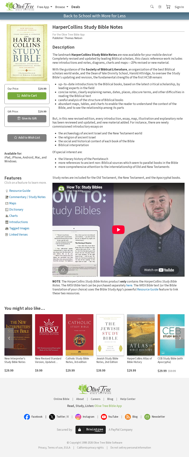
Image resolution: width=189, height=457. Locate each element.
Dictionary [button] (16, 209)
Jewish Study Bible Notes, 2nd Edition (107, 360)
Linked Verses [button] (18, 234)
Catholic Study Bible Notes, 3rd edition (77, 360)
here (129, 285)
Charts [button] (13, 216)
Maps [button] (12, 203)
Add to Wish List (29, 137)
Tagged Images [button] (19, 228)
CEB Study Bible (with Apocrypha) (170, 360)
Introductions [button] (18, 222)
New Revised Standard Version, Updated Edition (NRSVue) (48, 362)
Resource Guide (147, 289)
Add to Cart (29, 95)
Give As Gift (29, 118)
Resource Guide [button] (19, 191)
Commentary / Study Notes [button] (27, 197)
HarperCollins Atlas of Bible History (139, 360)
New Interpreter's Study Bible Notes (14, 360)
